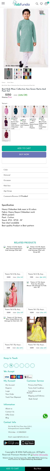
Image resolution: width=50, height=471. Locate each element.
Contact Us (9, 412)
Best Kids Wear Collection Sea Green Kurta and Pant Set (18, 85)
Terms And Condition (36, 388)
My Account (10, 385)
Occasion (7, 180)
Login (7, 391)
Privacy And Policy (35, 385)
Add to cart (24, 148)
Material (7, 175)
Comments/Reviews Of (16, 196)
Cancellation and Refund (34, 392)
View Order (9, 394)
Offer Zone (9, 415)
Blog (7, 418)
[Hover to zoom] (26, 37)
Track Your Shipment (13, 397)
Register (8, 388)
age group (8, 191)
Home (3, 82)
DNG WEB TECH (33, 458)
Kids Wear (10, 82)
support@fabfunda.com (20, 437)
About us (8, 409)
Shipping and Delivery (36, 396)
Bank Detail (33, 399)
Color (6, 170)
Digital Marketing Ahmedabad (31, 459)
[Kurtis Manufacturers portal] (39, 455)
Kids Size (7, 186)
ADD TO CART (12, 469)
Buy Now (24, 155)
